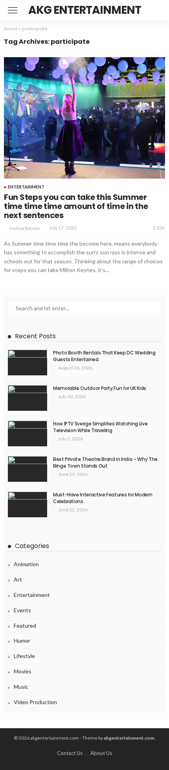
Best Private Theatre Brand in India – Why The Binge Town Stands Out (105, 462)
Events (22, 610)
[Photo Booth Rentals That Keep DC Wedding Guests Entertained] (27, 362)
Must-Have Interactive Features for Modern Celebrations (102, 498)
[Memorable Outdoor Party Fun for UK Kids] (27, 398)
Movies (22, 671)
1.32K (158, 228)
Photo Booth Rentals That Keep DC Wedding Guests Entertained (104, 356)
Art (18, 579)
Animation (26, 564)
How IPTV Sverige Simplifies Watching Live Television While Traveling (100, 427)
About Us (101, 753)
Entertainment (26, 187)
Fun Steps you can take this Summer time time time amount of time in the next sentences (76, 206)
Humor (22, 640)
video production (35, 702)
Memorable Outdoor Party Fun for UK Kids (99, 388)
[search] (158, 10)
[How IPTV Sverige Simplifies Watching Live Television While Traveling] (27, 433)
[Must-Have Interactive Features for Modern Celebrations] (27, 504)
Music (21, 686)
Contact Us (70, 753)
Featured (25, 625)
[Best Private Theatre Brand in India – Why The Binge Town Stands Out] (27, 469)
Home (11, 29)
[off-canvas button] (12, 10)
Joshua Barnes (24, 228)
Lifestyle (24, 656)
